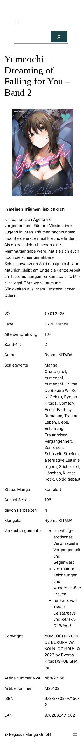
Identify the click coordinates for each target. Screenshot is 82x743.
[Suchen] (59, 36)
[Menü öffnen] (16, 22)
